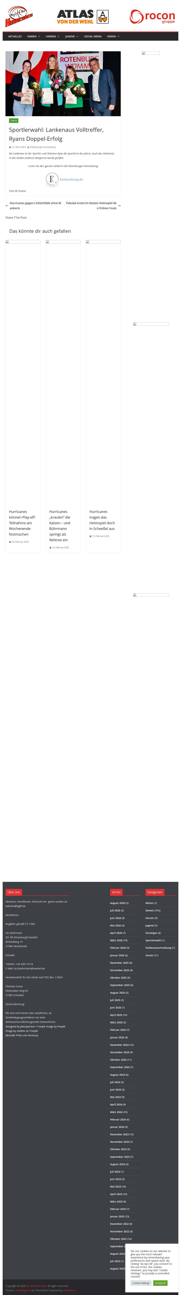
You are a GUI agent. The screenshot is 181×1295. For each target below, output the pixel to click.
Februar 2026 (118, 947)
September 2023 (120, 1156)
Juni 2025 (115, 1007)
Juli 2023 (115, 1171)
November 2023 (119, 1141)
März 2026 (116, 940)
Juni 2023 (115, 1179)
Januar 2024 (117, 1127)
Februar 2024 (118, 1119)
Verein (111, 36)
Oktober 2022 (118, 1239)
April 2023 (116, 1194)
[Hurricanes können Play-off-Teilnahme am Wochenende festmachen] (22, 242)
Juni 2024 (115, 1089)
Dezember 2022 (119, 1223)
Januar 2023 (117, 1216)
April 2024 (116, 1104)
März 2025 (116, 1022)
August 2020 (117, 1268)
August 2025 (117, 992)
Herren (51, 36)
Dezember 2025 (119, 962)
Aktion (149, 903)
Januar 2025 (117, 1037)
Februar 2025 (118, 1029)
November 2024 (119, 1052)
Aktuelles (15, 36)
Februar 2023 (118, 1209)
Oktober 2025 (118, 977)
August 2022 (117, 1253)
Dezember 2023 (119, 1134)
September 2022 (120, 1246)
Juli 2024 (115, 1082)
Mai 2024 (115, 1097)
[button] (38, 36)
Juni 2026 (115, 918)
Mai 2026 (115, 925)
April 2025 (116, 1015)
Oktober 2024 (118, 1059)
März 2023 (116, 1201)
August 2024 (117, 1074)
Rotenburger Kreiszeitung (43, 147)
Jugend (70, 36)
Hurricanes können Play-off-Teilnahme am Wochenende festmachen (22, 523)
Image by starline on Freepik (21, 1031)
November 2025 (119, 970)
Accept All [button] (160, 1283)
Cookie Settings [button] (141, 1283)
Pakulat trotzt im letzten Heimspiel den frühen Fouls (91, 205)
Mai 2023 (115, 1186)
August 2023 (117, 1164)
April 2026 (116, 933)
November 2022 (119, 1231)
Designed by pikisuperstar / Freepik (25, 1026)
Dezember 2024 (119, 1045)
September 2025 (120, 985)
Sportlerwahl (153, 940)
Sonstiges (151, 933)
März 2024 (116, 1112)
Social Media (92, 36)
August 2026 (117, 903)
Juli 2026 (115, 910)
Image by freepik (55, 1026)
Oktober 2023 (118, 1149)
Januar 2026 (117, 955)
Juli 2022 (115, 1261)
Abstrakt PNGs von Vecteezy (21, 1035)
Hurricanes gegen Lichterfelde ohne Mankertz (35, 205)
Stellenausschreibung (158, 947)
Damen (31, 36)
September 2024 (120, 1067)
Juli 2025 (115, 1000)
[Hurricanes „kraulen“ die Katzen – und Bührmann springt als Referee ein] (63, 242)
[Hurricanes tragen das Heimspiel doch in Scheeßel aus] (103, 242)
